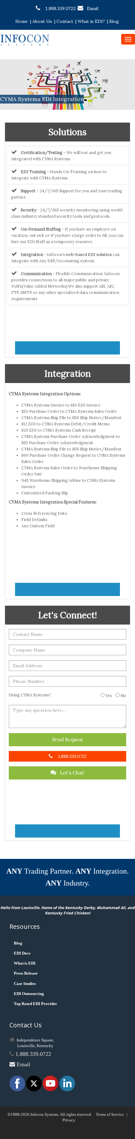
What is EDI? (91, 21)
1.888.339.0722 (60, 8)
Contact (65, 21)
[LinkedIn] (67, 1083)
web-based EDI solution (89, 254)
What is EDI (24, 963)
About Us (42, 21)
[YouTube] (51, 1083)
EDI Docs (22, 953)
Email (92, 8)
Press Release (26, 973)
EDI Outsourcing (29, 993)
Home (21, 21)
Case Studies (25, 983)
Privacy (68, 1120)
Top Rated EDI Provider (35, 1003)
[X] (34, 1083)
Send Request (67, 739)
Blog (114, 21)
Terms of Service (110, 1114)
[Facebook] (17, 1083)
